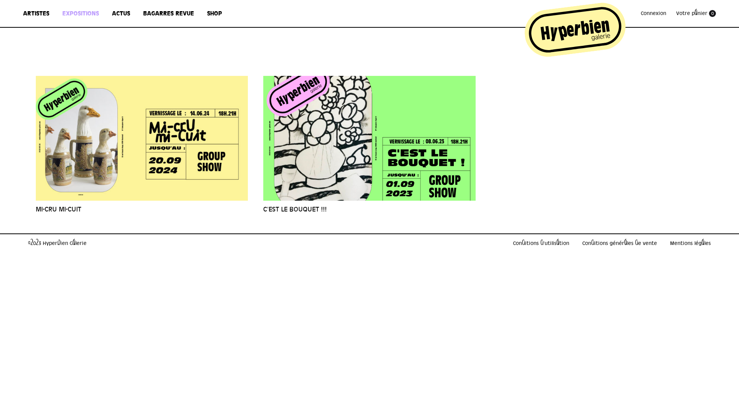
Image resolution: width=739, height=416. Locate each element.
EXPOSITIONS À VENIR (86, 61)
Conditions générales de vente (619, 243)
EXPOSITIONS (80, 13)
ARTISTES (36, 13)
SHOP (214, 13)
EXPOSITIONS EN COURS (89, 44)
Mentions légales (690, 243)
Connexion (653, 13)
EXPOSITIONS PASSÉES (87, 78)
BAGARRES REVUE (168, 13)
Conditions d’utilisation (541, 243)
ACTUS (121, 13)
